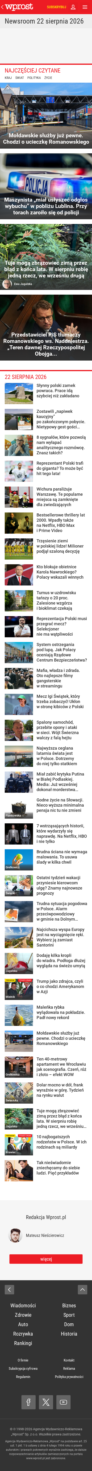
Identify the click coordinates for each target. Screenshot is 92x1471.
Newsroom (20, 21)
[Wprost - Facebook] (28, 1402)
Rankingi (23, 1343)
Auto (23, 1324)
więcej (46, 1259)
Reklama (69, 1368)
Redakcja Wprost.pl (46, 1217)
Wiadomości (23, 1305)
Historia (69, 1334)
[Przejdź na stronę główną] (2, 7)
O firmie (23, 1360)
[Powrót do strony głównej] (9, 1289)
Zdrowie (23, 1315)
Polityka (34, 78)
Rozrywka (23, 1334)
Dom (69, 1324)
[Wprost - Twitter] (46, 1402)
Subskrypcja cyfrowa (23, 1368)
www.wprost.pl (35, 1458)
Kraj (8, 78)
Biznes (69, 1305)
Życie (48, 78)
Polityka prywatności (69, 1377)
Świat (19, 78)
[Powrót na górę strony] (82, 1289)
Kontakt (69, 1360)
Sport (69, 1315)
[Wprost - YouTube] (63, 1402)
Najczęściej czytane (32, 70)
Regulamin (23, 1377)
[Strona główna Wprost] (19, 7)
